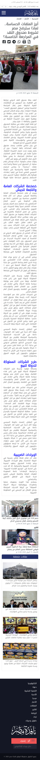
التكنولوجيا (32, 683)
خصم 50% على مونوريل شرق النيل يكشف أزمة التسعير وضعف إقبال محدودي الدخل (20, 520)
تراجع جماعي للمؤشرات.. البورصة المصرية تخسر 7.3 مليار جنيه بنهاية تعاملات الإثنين (21, 636)
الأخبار (26, 18)
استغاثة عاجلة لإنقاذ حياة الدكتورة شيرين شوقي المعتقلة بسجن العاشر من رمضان (22, 548)
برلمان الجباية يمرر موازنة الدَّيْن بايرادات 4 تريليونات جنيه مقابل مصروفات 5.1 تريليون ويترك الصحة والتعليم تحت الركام (21, 583)
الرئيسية (35, 18)
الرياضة (34, 713)
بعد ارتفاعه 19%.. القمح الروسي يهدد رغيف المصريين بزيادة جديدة (23, 6)
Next (5, 6)
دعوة (35, 687)
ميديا (34, 698)
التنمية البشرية (30, 690)
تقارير (34, 709)
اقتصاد (19, 18)
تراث (35, 716)
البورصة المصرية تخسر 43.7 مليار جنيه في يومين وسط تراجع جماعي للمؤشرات (21, 610)
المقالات (33, 705)
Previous (2, 6)
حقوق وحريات (31, 720)
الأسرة (34, 694)
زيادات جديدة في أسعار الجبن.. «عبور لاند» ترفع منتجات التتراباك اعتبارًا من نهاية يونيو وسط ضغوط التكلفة (20, 664)
